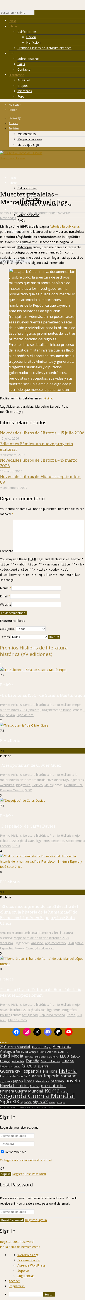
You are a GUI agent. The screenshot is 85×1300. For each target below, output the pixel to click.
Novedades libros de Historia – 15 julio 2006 (42, 433)
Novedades (8, 218)
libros (29, 1081)
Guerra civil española (21, 1071)
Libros (13, 26)
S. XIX (16, 846)
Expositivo (7, 948)
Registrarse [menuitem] (17, 1286)
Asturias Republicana (64, 226)
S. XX (28, 790)
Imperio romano (60, 1076)
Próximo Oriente (11, 790)
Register (18, 1174)
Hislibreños (16, 75)
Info (11, 53)
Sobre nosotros (28, 59)
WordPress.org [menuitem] (27, 1255)
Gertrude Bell (73, 785)
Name (4, 588)
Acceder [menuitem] (14, 1281)
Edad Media (11, 1056)
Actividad (23, 80)
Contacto (24, 69)
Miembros (24, 91)
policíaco (65, 710)
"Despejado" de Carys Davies (27, 826)
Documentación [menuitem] (28, 1260)
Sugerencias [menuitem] (25, 1276)
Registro (14, 128)
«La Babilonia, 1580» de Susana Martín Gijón (42, 695)
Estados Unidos (50, 1061)
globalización (44, 948)
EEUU (64, 1056)
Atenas (52, 1051)
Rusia (64, 1091)
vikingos (61, 1102)
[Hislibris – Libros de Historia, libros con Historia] (22, 158)
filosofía (5, 1066)
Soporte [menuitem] (23, 1270)
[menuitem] (47, 1294)
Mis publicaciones (29, 139)
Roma (71, 1015)
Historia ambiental (24, 933)
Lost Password (35, 1174)
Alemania (62, 1046)
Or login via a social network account (26, 1160)
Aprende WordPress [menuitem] (31, 1265)
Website (5, 604)
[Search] (36, 13)
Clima (30, 948)
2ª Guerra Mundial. (15, 1046)
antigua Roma (37, 1051)
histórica (35, 1076)
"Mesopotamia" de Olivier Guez (30, 765)
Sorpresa (6, 1042)
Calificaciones (27, 32)
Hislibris (50, 1071)
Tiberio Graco (17, 1020)
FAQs (21, 64)
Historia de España (13, 1076)
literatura (42, 1081)
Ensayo (5, 1061)
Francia (15, 1066)
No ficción (33, 42)
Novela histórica (14, 1086)
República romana (52, 1015)
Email (4, 596)
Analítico (37, 943)
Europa (68, 1061)
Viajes (48, 785)
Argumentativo (55, 943)
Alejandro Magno (41, 1047)
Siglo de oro (25, 715)
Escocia (5, 846)
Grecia (29, 1065)
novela (72, 1080)
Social (70, 841)
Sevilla (10, 715)
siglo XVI (26, 1102)
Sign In (42, 1220)
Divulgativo (75, 943)
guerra (43, 1066)
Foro (20, 96)
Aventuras (7, 785)
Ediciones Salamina (47, 1056)
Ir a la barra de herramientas (20, 1247)
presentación (53, 1085)
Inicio (12, 21)
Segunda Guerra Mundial (37, 1095)
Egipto (75, 1056)
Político (37, 785)
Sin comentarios (44, 213)
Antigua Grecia (14, 1051)
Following (14, 118)
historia (68, 1070)
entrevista (18, 1061)
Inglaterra (6, 1081)
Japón (18, 1081)
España (32, 1060)
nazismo (57, 1081)
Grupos (22, 86)
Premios (34, 1086)
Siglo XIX (9, 1101)
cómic (63, 1051)
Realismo (57, 841)
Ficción (31, 37)
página (47, 398)
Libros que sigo (28, 145)
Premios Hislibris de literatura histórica (44, 48)
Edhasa (29, 1056)
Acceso (13, 123)
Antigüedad (30, 1015)
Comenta (6, 551)
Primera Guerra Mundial (21, 1091)
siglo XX (40, 1102)
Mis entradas (26, 134)
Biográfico (23, 785)
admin (4, 213)
